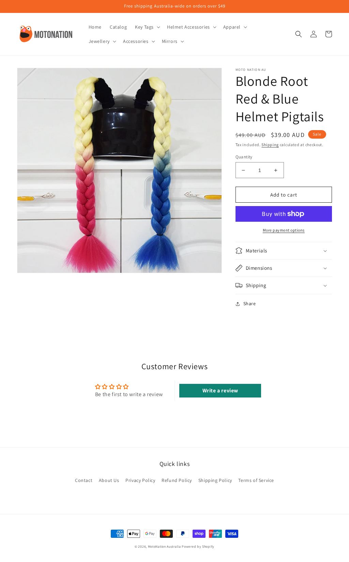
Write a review (220, 390)
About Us (109, 480)
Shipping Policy (215, 480)
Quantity (244, 157)
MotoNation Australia (164, 546)
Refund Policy (177, 480)
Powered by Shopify (198, 546)
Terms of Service (256, 480)
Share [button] (249, 303)
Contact (83, 480)
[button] (147, 27)
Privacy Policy (140, 480)
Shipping (270, 144)
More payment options (284, 230)
